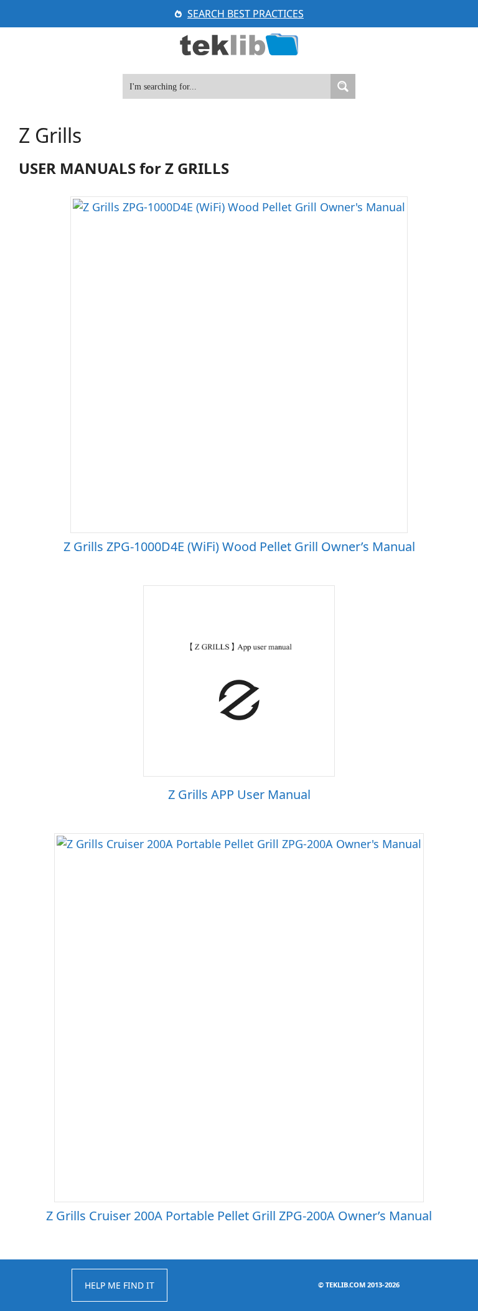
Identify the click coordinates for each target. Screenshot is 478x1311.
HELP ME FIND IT (119, 1285)
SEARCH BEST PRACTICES (245, 14)
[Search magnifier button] (342, 86)
